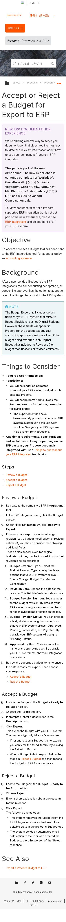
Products (32, 82)
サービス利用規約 (35, 901)
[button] (52, 63)
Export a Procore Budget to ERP (26, 868)
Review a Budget (16, 475)
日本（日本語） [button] (41, 15)
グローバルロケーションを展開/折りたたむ (59, 82)
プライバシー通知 (12, 901)
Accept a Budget (16, 480)
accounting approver (19, 258)
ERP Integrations (16, 222)
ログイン (33, 904)
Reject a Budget (16, 485)
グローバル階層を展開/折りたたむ (9, 83)
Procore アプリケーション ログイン (28, 40)
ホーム (17, 82)
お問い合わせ (15, 28)
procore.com (14, 15)
